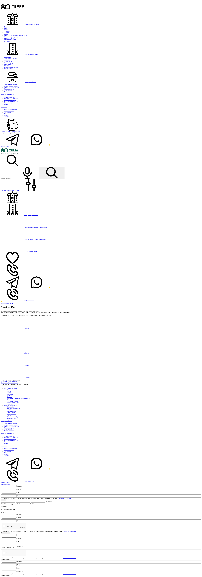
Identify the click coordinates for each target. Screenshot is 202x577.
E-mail (18, 492)
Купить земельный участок (11, 67)
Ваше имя (19, 486)
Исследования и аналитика (11, 98)
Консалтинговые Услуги (7, 94)
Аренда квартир (8, 64)
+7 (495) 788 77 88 (5, 131)
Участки (6, 29)
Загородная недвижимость (32, 24)
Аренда (6, 28)
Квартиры (6, 32)
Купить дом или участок (10, 84)
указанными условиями (65, 498)
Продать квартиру (9, 91)
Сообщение (20, 495)
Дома (5, 27)
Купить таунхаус (8, 61)
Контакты (6, 116)
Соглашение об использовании (9, 381)
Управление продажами (10, 102)
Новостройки (7, 57)
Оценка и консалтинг (9, 97)
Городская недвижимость (31, 54)
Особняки (6, 65)
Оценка (6, 104)
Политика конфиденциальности (9, 383)
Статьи (6, 115)
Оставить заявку (5, 146)
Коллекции (7, 41)
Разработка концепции (10, 100)
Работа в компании (9, 111)
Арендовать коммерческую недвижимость (15, 35)
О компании (4, 107)
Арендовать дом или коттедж (12, 87)
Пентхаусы (7, 60)
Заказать (3, 500)
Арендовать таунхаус (9, 38)
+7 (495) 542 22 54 (15, 131)
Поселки (6, 34)
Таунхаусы (7, 31)
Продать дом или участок (11, 86)
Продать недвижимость (30, 251)
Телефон (19, 489)
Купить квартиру (8, 90)
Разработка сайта (5, 484)
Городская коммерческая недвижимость (35, 239)
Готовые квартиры (9, 63)
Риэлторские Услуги (30, 82)
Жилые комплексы (9, 68)
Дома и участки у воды (10, 39)
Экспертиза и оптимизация (11, 101)
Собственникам (8, 112)
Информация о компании (10, 109)
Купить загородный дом (10, 58)
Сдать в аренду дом (9, 89)
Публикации (7, 114)
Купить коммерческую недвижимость (14, 36)
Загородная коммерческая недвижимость (35, 227)
